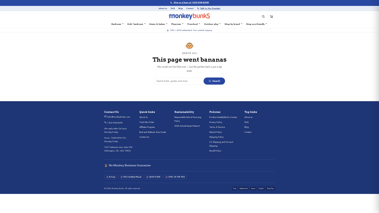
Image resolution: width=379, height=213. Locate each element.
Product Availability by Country (223, 117)
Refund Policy (215, 132)
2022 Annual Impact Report (187, 126)
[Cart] (271, 16)
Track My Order (146, 122)
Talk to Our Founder (210, 8)
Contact (189, 8)
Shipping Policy (216, 137)
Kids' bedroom (135, 24)
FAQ (173, 8)
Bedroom (116, 24)
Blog (180, 8)
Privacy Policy (215, 122)
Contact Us (144, 137)
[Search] (263, 16)
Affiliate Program (147, 127)
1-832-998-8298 (114, 122)
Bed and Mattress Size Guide (152, 132)
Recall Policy (215, 150)
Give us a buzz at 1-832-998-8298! (191, 2)
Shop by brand (232, 24)
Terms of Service (217, 127)
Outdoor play (211, 24)
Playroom (176, 24)
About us (163, 8)
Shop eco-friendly (255, 24)
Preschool (192, 24)
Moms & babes (157, 24)
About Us (143, 117)
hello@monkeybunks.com (118, 116)
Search (216, 81)
